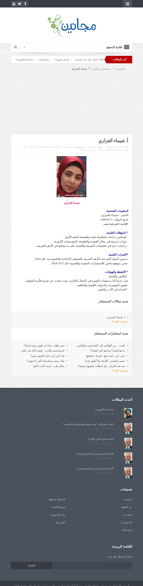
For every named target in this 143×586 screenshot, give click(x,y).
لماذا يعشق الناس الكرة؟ (101, 439)
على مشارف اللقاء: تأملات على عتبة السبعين (103, 59)
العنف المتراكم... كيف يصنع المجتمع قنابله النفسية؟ (88, 424)
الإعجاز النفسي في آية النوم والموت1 (95, 468)
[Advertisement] (71, 106)
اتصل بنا (128, 514)
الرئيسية (128, 499)
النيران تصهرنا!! (69, 59)
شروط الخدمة (58, 507)
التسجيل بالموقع (57, 499)
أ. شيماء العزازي (113, 147)
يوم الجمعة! (51, 59)
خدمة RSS (127, 530)
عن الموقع (127, 507)
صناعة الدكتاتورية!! (32, 59)
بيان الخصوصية (57, 514)
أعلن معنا (60, 522)
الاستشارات (126, 522)
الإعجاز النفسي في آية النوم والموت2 (95, 453)
